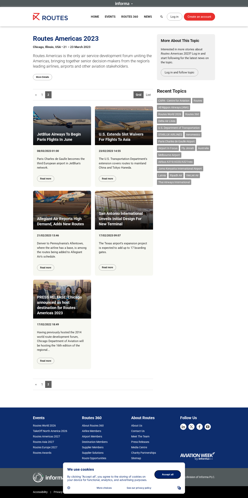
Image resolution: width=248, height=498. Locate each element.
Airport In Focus (167, 148)
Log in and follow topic (179, 72)
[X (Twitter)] (191, 427)
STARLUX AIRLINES (170, 134)
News (148, 16)
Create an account (199, 16)
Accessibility (40, 492)
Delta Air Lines (166, 121)
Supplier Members (92, 447)
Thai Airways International (174, 182)
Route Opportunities (94, 458)
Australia (203, 148)
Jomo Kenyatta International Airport (180, 168)
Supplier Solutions (92, 452)
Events (110, 16)
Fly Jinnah (188, 148)
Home (95, 16)
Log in (174, 16)
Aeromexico (193, 134)
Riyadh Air (176, 175)
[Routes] (50, 16)
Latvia (162, 175)
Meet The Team (140, 436)
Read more (45, 178)
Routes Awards (42, 452)
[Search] (161, 17)
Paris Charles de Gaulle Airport (176, 141)
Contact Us (138, 431)
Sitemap (136, 458)
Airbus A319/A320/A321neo (175, 161)
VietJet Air (192, 175)
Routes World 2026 (169, 114)
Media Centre (139, 447)
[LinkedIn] (183, 427)
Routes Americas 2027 (46, 436)
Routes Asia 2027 (43, 441)
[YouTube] (208, 427)
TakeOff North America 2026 (50, 431)
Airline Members (91, 431)
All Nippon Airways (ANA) (173, 107)
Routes (198, 100)
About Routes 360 (93, 425)
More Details (42, 77)
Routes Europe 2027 (45, 447)
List (148, 95)
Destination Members (95, 441)
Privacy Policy (62, 492)
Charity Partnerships (143, 452)
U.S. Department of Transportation (179, 127)
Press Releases (140, 441)
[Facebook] (199, 427)
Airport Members (92, 436)
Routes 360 (129, 16)
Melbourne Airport (169, 155)
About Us (136, 425)
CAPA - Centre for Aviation (173, 100)
